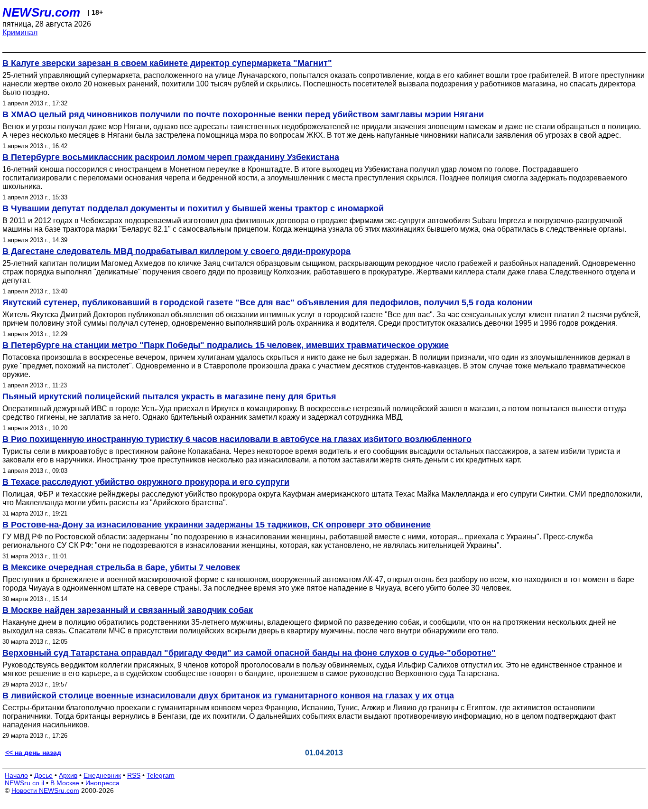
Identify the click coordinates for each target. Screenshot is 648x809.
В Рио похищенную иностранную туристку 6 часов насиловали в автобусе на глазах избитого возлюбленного (237, 439)
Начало (16, 775)
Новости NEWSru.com (45, 790)
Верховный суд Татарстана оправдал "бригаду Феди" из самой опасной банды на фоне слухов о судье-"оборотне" (249, 653)
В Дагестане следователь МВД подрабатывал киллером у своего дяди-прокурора (176, 251)
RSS (133, 775)
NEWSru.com (41, 12)
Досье (43, 775)
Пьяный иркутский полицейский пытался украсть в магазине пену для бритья (169, 396)
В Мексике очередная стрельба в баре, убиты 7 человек (121, 567)
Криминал (19, 32)
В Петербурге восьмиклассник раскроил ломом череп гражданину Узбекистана (170, 157)
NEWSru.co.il (24, 783)
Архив (68, 775)
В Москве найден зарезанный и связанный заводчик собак (127, 610)
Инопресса (102, 783)
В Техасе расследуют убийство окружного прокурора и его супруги (145, 482)
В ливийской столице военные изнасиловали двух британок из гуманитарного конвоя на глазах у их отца (228, 695)
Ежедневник (102, 775)
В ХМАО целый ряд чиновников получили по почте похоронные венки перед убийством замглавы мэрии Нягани (243, 114)
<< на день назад (33, 752)
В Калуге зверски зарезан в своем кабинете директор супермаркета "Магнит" (167, 63)
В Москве (64, 783)
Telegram (161, 775)
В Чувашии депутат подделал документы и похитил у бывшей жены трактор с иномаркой (193, 208)
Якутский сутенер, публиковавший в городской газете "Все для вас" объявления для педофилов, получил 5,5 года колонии (267, 302)
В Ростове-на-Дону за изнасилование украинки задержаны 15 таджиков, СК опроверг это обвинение (216, 524)
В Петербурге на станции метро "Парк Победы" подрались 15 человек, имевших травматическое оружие (225, 345)
